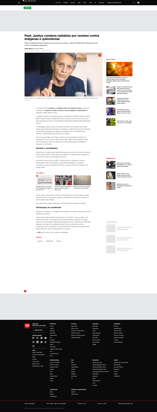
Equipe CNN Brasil (37, 352)
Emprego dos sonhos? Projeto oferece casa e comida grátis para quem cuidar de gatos (123, 101)
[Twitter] (37, 338)
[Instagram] (33, 342)
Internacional (53, 335)
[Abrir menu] (19, 2)
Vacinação (116, 369)
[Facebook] (41, 338)
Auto (51, 351)
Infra (90, 3)
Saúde (51, 344)
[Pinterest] (41, 342)
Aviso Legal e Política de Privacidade (56, 403)
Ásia (51, 371)
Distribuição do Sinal (37, 366)
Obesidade (117, 376)
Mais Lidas (110, 59)
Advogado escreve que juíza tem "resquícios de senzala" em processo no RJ (44, 188)
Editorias (53, 324)
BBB (72, 362)
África (51, 374)
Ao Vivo (52, 326)
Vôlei (93, 378)
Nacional (52, 331)
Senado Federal (75, 333)
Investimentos (117, 328)
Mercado (116, 326)
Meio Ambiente (96, 333)
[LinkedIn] (37, 342)
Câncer (116, 371)
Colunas (34, 359)
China (51, 381)
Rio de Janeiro (96, 340)
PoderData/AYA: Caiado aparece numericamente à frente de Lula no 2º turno (124, 111)
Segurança (95, 328)
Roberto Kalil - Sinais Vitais (121, 362)
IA (95, 3)
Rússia (51, 378)
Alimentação (117, 365)
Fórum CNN (35, 361)
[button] (63, 77)
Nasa (51, 392)
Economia (52, 333)
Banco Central (117, 331)
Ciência (52, 394)
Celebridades (74, 367)
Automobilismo (96, 381)
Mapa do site (35, 364)
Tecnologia (53, 347)
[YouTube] (46, 338)
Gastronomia (74, 394)
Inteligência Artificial (55, 342)
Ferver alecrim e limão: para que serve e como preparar (124, 122)
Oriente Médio (53, 376)
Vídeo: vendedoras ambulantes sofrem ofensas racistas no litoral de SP (63, 188)
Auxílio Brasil (95, 335)
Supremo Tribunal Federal (78, 335)
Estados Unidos (54, 367)
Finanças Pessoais (119, 337)
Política (66, 3)
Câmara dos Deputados (77, 331)
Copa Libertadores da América (100, 371)
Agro (84, 3)
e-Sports (94, 385)
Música (73, 371)
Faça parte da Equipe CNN (125, 403)
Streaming (74, 376)
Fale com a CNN (102, 403)
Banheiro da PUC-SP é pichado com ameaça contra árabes (82, 187)
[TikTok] (46, 342)
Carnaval (73, 365)
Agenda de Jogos (97, 362)
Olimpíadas (95, 374)
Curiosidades (53, 396)
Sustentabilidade (118, 342)
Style (51, 356)
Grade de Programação (38, 354)
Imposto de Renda (119, 335)
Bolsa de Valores (118, 333)
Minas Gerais (95, 342)
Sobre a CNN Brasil (30, 403)
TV (72, 378)
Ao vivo (58, 3)
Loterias (116, 340)
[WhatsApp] (33, 346)
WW (79, 3)
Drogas (116, 374)
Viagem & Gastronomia (114, 3)
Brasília (94, 344)
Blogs (33, 357)
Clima (94, 331)
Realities (73, 374)
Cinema (73, 369)
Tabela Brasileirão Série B (99, 367)
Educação (95, 326)
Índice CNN (74, 326)
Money (73, 3)
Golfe (93, 383)
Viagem (73, 392)
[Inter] (33, 338)
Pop (51, 337)
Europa (52, 369)
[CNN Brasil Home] (33, 2)
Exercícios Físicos (118, 367)
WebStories (110, 158)
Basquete (95, 376)
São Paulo (95, 337)
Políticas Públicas (75, 337)
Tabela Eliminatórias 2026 (99, 369)
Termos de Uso (82, 403)
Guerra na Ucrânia (55, 362)
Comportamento (54, 353)
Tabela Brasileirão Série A (99, 365)
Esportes (101, 3)
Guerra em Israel (54, 365)
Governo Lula (74, 328)
